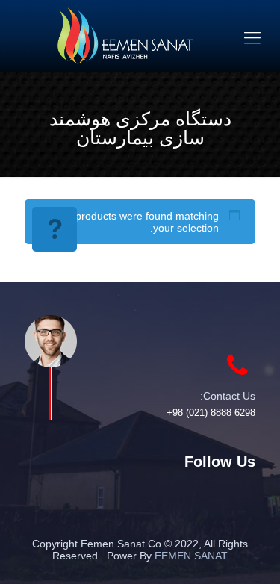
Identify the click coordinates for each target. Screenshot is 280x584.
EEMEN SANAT (191, 556)
